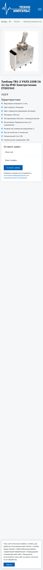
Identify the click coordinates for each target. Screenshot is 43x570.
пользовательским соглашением (15, 178)
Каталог (17, 21)
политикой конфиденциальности (15, 175)
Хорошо (9, 564)
